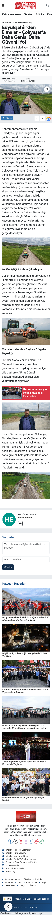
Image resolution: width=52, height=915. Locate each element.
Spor (19, 882)
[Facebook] (10, 841)
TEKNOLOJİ (10, 885)
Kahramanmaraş (11, 14)
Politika (40, 14)
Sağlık (45, 882)
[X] (15, 841)
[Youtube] (36, 841)
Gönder (8, 567)
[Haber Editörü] (9, 519)
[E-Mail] (20, 523)
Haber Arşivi (11, 871)
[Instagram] (26, 841)
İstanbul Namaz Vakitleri (17, 856)
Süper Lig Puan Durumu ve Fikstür (21, 862)
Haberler (7, 22)
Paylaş (9, 118)
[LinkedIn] (31, 841)
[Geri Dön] (8, 906)
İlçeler (33, 885)
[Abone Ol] (48, 118)
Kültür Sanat (31, 882)
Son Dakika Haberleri (15, 868)
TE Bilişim (33, 907)
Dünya (23, 885)
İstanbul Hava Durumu (16, 853)
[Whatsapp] (41, 841)
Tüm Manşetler (13, 865)
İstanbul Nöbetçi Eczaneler (18, 850)
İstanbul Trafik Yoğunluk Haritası (21, 859)
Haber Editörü (25, 517)
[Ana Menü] (3, 5)
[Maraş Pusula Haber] (25, 5)
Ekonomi (9, 882)
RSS (9, 899)
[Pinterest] (21, 841)
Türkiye (28, 14)
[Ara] (47, 5)
